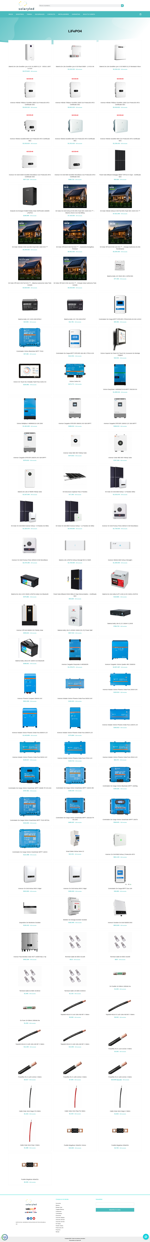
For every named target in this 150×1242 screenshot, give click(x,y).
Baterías (58, 1205)
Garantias (76, 14)
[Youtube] (34, 1218)
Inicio (11, 14)
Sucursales (39, 14)
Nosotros (20, 14)
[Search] (122, 5)
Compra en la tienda (62, 1199)
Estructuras (58, 1215)
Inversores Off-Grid (60, 1219)
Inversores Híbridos (60, 1217)
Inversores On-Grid (60, 1221)
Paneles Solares (59, 1225)
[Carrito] (140, 14)
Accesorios (58, 1203)
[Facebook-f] (28, 1218)
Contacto (51, 14)
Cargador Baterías (60, 1209)
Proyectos (58, 1229)
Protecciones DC (59, 1227)
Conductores (58, 1211)
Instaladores (63, 14)
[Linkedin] (31, 1218)
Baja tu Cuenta (89, 14)
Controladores (59, 1213)
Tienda (29, 14)
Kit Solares (58, 1223)
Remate (57, 1231)
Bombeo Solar (59, 1207)
